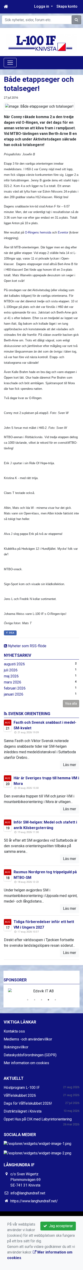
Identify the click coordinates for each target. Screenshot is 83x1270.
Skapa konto (66, 6)
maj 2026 (11, 676)
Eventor (63, 232)
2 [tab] (34, 999)
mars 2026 (12, 682)
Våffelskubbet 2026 (20, 1095)
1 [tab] (27, 999)
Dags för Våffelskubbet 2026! (28, 1103)
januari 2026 (13, 694)
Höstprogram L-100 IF (22, 1087)
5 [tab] (55, 999)
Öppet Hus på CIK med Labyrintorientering (38, 1119)
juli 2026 (11, 670)
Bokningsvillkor (16, 1047)
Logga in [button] (42, 6)
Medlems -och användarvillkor (28, 1039)
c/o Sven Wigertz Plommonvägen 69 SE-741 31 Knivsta (25, 1179)
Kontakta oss (14, 1031)
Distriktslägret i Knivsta (23, 1111)
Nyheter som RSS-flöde (26, 646)
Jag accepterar (60, 1226)
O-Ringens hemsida (38, 232)
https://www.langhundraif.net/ (34, 1201)
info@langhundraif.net (27, 1193)
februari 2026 (15, 688)
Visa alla (71, 703)
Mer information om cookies (26, 1063)
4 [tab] (48, 999)
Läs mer (69, 765)
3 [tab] (41, 999)
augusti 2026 (14, 664)
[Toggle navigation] (10, 62)
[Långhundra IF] (41, 43)
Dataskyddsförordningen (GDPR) (30, 1055)
